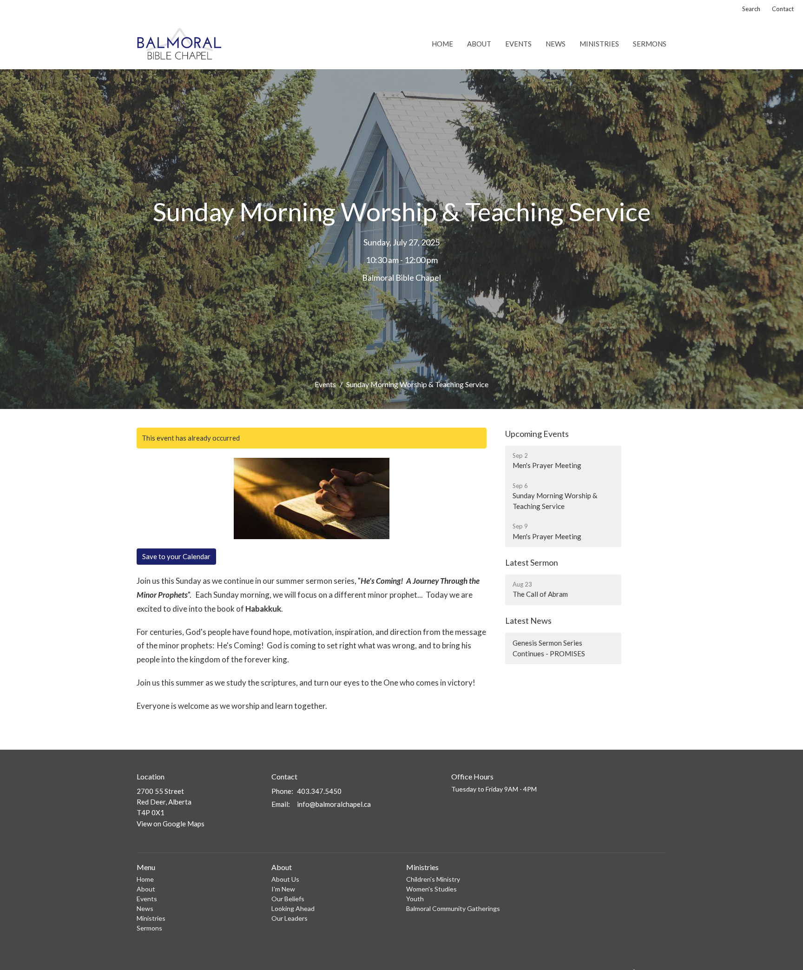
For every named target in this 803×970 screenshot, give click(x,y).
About (479, 44)
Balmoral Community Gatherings (453, 908)
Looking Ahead (293, 908)
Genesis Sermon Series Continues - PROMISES (549, 648)
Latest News (528, 620)
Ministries (599, 44)
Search (751, 9)
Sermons (649, 44)
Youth (415, 899)
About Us (285, 879)
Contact (783, 9)
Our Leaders (289, 918)
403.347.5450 (319, 791)
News (556, 44)
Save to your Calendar (176, 556)
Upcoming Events (537, 434)
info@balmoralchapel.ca (334, 804)
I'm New (283, 889)
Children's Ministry (433, 879)
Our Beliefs (287, 899)
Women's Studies (431, 889)
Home (442, 44)
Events (518, 44)
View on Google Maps (170, 823)
